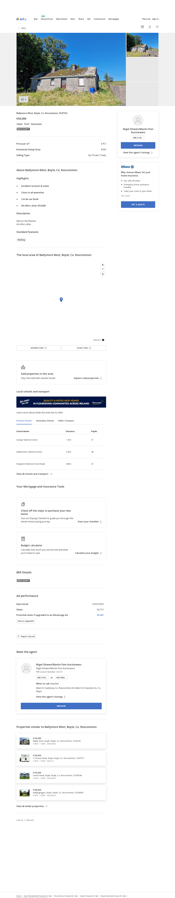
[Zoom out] (103, 269)
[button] (87, 69)
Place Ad (146, 19)
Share (81, 19)
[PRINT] (142, 26)
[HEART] (157, 26)
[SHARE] (149, 26)
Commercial (99, 19)
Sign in (155, 19)
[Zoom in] (103, 265)
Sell (88, 19)
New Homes (61, 19)
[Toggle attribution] (103, 340)
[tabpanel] (61, 452)
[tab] (24, 420)
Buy (36, 19)
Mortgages (113, 19)
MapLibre (97, 340)
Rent (73, 19)
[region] (61, 302)
